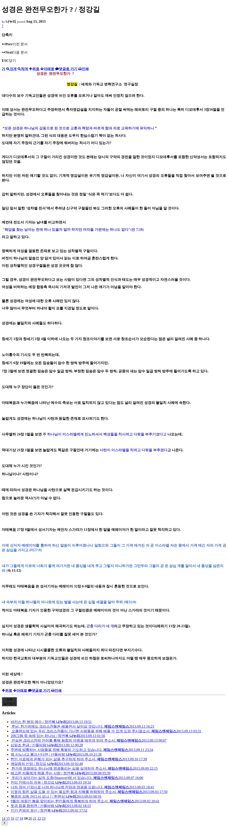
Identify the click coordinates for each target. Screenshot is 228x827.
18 (21, 818)
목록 (9, 701)
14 (3, 818)
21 (35, 818)
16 (12, 818)
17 (17, 818)
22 (39, 818)
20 (30, 818)
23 (43, 818)
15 (8, 818)
